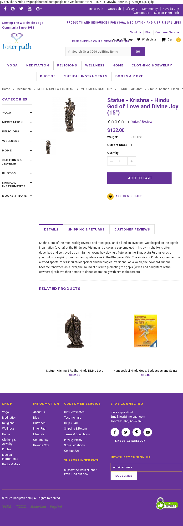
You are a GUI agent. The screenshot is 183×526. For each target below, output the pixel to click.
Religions (67, 65)
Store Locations (74, 445)
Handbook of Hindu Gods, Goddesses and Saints (146, 370)
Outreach (114, 8)
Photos (48, 76)
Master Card (38, 506)
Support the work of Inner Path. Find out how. (80, 472)
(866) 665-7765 (132, 421)
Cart (173, 39)
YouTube (147, 432)
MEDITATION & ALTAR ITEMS (55, 89)
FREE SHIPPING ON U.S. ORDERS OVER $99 (100, 41)
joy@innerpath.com (132, 416)
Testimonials (72, 417)
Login (115, 39)
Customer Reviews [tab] (132, 229)
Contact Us (141, 13)
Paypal (56, 506)
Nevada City (171, 8)
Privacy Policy (73, 439)
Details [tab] (51, 229)
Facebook (115, 432)
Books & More (129, 76)
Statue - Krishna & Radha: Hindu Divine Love (74, 370)
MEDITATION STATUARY (96, 89)
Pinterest (136, 432)
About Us (135, 32)
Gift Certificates (74, 412)
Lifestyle (131, 8)
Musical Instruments (85, 76)
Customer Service (167, 32)
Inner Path (96, 8)
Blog (148, 32)
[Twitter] (21, 8)
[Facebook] (5, 8)
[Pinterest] (13, 8)
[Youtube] (29, 8)
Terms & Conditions (77, 434)
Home (117, 65)
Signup (127, 39)
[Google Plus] (39, 8)
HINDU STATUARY (130, 89)
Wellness (95, 65)
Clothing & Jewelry (152, 65)
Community (150, 8)
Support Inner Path (166, 13)
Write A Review (142, 121)
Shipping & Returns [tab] (86, 229)
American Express (21, 506)
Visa (7, 506)
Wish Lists (149, 39)
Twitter (126, 432)
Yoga (12, 65)
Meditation (37, 65)
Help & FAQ (71, 423)
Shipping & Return (75, 428)
